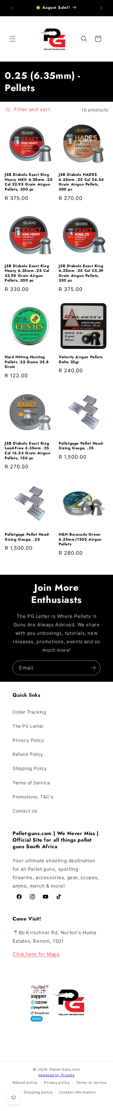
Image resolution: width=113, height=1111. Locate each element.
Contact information (77, 1092)
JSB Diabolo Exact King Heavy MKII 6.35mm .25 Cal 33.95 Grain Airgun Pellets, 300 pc (29, 182)
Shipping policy (38, 1092)
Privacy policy (57, 1082)
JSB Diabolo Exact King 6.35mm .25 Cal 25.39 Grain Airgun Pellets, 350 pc (81, 273)
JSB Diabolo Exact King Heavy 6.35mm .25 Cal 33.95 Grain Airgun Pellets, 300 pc (27, 273)
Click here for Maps (36, 954)
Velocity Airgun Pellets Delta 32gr (81, 359)
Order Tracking (29, 712)
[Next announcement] (101, 8)
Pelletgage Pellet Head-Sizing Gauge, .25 (27, 537)
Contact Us (25, 810)
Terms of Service (31, 782)
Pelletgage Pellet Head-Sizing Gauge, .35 (81, 446)
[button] (12, 39)
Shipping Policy (30, 768)
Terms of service (91, 1082)
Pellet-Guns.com (65, 1069)
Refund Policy (28, 754)
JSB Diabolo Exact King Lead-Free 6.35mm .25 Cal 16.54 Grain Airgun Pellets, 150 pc (27, 451)
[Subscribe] (93, 667)
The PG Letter (28, 726)
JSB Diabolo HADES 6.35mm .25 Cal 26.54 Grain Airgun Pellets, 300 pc (81, 182)
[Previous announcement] (12, 8)
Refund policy (25, 1082)
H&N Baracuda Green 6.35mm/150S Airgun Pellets (80, 539)
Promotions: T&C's (33, 796)
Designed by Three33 (56, 1075)
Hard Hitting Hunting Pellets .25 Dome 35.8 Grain (27, 362)
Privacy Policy (28, 740)
